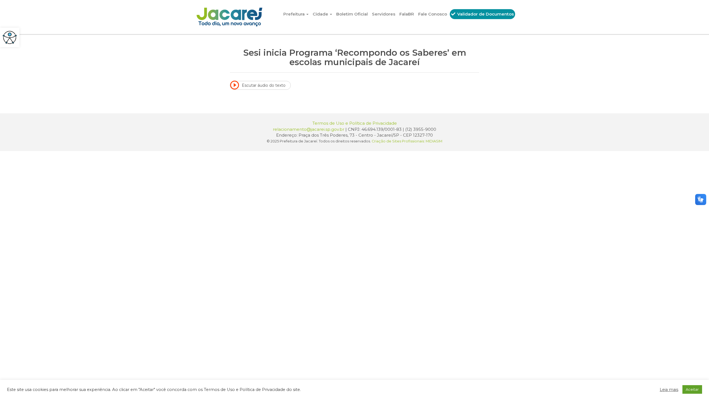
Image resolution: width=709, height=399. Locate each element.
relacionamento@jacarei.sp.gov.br (308, 129)
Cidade (321, 14)
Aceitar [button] (692, 389)
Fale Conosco (432, 14)
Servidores (383, 14)
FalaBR (406, 14)
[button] (9, 37)
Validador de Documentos (485, 14)
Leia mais (669, 389)
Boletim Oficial (352, 14)
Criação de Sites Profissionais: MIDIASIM (407, 141)
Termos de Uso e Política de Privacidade (354, 123)
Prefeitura (294, 14)
